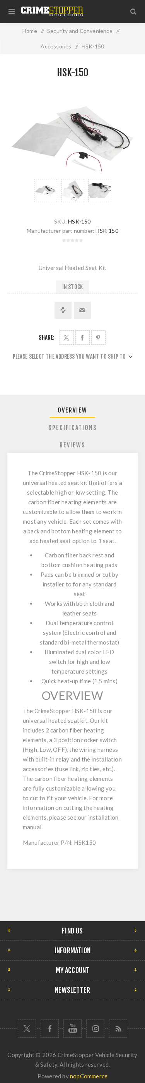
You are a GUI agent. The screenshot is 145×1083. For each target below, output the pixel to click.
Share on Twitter (67, 337)
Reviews (72, 445)
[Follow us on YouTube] (72, 1028)
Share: (47, 337)
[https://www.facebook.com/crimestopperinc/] (50, 1028)
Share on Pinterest (98, 337)
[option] (45, 190)
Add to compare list (63, 310)
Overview (72, 410)
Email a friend (82, 310)
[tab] (72, 410)
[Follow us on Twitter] (27, 1028)
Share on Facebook (82, 337)
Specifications (72, 427)
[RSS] (118, 1028)
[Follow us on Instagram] (95, 1028)
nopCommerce (88, 1076)
